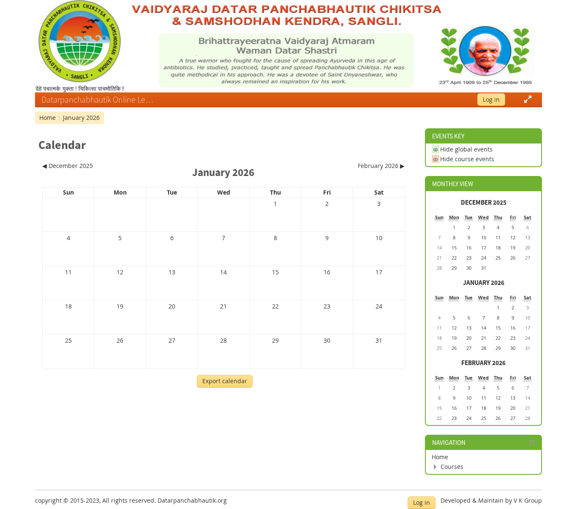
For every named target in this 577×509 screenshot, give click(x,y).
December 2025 (483, 202)
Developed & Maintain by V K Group (491, 500)
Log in (491, 99)
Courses (452, 467)
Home (47, 118)
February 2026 (483, 363)
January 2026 (81, 118)
